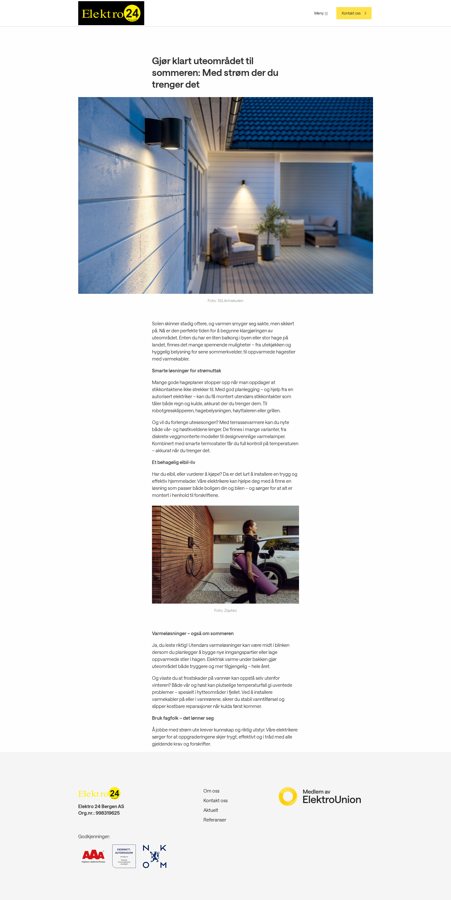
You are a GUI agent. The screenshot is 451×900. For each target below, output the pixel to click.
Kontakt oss (351, 13)
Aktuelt (210, 810)
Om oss (211, 791)
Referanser (214, 819)
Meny (319, 13)
